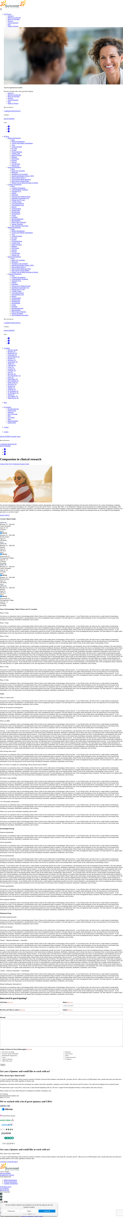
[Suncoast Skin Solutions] (19, 7)
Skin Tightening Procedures (20, 226)
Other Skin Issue (7, 1061)
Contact (6, 427)
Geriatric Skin (16, 153)
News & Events (12, 414)
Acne (13, 145)
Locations (7, 348)
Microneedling (16, 220)
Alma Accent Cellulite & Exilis (21, 196)
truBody (14, 193)
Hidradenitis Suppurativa (9, 1055)
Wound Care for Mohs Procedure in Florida (25, 183)
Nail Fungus (15, 159)
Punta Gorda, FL (13, 382)
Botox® (14, 207)
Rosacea (14, 162)
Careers (6, 432)
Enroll (27, 464)
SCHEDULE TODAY (7, 1175)
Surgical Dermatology (14, 167)
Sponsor (22, 464)
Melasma (14, 157)
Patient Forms (12, 410)
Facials (14, 215)
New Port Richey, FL (14, 375)
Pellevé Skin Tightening (19, 222)
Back (13, 140)
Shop (9, 419)
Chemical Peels (16, 208)
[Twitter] (1, 1200)
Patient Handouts (13, 421)
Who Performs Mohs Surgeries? (21, 179)
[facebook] (1, 1195)
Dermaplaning (16, 214)
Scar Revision (16, 164)
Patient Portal (12, 422)
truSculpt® (15, 195)
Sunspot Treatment (17, 224)
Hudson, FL (11, 358)
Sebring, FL (11, 388)
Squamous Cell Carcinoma (20, 174)
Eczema (14, 150)
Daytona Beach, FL (14, 357)
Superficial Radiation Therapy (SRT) (23, 176)
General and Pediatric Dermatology (22, 143)
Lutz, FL (10, 372)
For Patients (7, 407)
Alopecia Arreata (7, 1059)
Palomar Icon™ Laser (18, 200)
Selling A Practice (13, 26)
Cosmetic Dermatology (15, 184)
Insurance (11, 412)
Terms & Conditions (27, 1216)
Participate (16, 464)
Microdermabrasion (17, 219)
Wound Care (15, 165)
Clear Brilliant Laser (18, 205)
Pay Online (11, 417)
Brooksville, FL (12, 353)
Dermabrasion (16, 212)
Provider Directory (13, 409)
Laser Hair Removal (18, 203)
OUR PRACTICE (5, 1187)
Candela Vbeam (16, 202)
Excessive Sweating (8, 1052)
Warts (67, 1055)
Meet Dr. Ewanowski (14, 17)
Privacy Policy (38, 1216)
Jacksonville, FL (13, 362)
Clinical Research (13, 23)
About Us (11, 16)
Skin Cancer (69, 1054)
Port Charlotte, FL (13, 381)
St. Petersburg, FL (13, 393)
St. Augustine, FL (13, 391)
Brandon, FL (12, 351)
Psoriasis (14, 160)
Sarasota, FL (11, 386)
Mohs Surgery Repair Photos (20, 181)
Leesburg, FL (12, 370)
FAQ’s (11, 464)
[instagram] (1, 1197)
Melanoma (15, 172)
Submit (3, 1065)
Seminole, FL (12, 389)
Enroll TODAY (5, 515)
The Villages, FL (13, 396)
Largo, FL (11, 367)
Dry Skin (14, 148)
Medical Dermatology (14, 138)
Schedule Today (16, 436)
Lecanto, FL (11, 369)
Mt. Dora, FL (12, 374)
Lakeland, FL (12, 365)
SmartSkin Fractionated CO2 (20, 198)
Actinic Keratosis (17, 146)
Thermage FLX (16, 191)
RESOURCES (15, 111)
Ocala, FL (11, 377)
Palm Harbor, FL (13, 379)
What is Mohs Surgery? (19, 177)
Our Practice (7, 14)
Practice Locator (13, 350)
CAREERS (7, 111)
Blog (9, 24)
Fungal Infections (17, 152)
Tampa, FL (11, 394)
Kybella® (14, 217)
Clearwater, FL (12, 355)
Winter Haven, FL (13, 398)
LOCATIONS (4, 1188)
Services (6, 136)
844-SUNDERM (9, 119)
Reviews (10, 21)
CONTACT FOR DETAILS (9, 1162)
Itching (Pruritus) (17, 155)
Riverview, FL (12, 384)
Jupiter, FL (11, 363)
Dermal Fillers (16, 210)
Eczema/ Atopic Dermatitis (10, 1054)
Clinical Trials (4, 464)
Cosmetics (68, 1059)
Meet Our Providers (14, 19)
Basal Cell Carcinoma (18, 171)
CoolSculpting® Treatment (20, 189)
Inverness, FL (12, 360)
